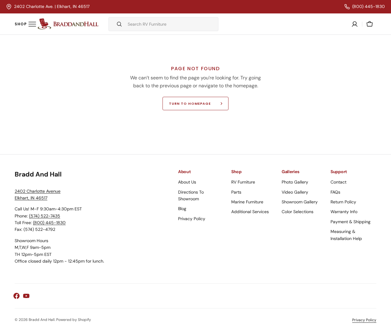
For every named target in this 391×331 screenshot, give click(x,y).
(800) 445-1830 (49, 222)
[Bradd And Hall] (68, 24)
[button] (369, 24)
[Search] (117, 24)
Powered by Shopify (73, 319)
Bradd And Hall (42, 319)
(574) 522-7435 (44, 216)
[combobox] (171, 24)
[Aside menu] (25, 24)
